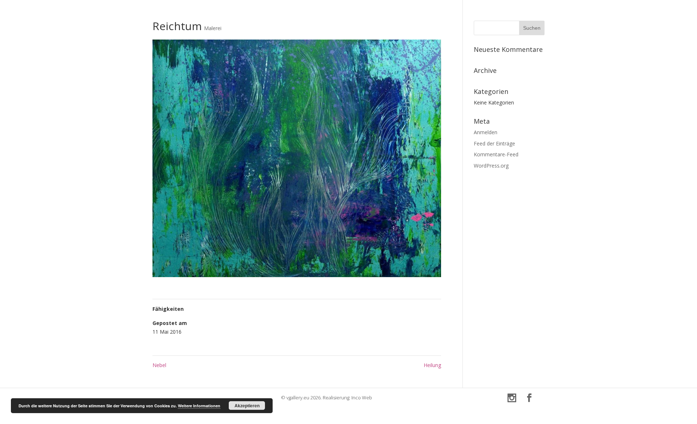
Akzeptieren (247, 405)
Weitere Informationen (199, 405)
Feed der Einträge (494, 143)
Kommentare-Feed (496, 154)
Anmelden (485, 132)
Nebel (159, 365)
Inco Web (361, 397)
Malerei (212, 28)
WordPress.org (491, 165)
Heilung (432, 365)
